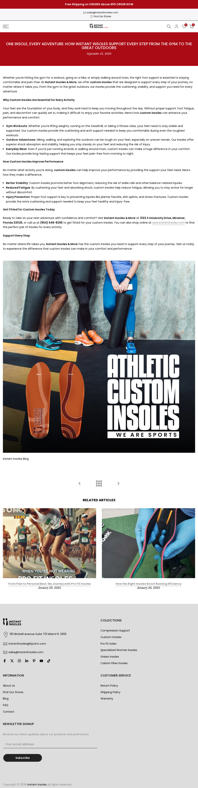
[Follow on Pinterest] (34, 661)
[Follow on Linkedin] (26, 661)
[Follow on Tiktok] (48, 661)
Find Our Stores (102, 16)
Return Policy (109, 686)
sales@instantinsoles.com (102, 12)
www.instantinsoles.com (168, 223)
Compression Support (115, 630)
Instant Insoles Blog (16, 459)
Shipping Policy (110, 692)
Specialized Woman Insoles (119, 650)
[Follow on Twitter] (12, 661)
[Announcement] (99, 4)
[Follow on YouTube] (41, 661)
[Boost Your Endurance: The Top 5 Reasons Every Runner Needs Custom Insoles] (118, 484)
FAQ (5, 705)
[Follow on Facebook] (4, 661)
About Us (9, 686)
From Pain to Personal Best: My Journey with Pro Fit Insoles (49, 584)
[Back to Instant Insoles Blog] (99, 484)
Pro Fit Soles (108, 644)
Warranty (107, 698)
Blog (6, 698)
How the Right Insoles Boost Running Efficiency (148, 584)
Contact (8, 712)
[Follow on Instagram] (19, 661)
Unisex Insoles (110, 657)
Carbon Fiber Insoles (114, 663)
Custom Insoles (111, 637)
